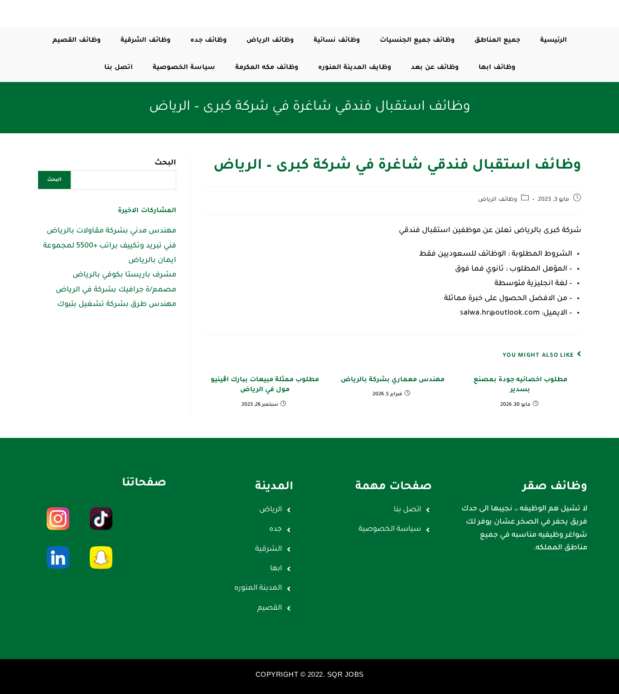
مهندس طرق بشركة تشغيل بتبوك (116, 305)
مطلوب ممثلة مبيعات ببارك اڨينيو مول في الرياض (265, 385)
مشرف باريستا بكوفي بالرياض (124, 275)
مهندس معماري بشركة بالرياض (393, 380)
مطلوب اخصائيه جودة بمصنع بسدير (520, 385)
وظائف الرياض (497, 200)
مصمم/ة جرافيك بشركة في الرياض (116, 290)
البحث (165, 163)
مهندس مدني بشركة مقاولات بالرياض (111, 231)
